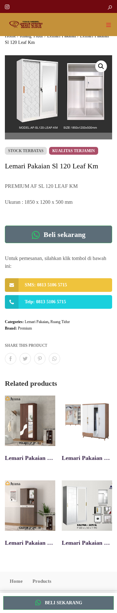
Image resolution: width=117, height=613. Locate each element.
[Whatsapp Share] (54, 358)
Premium (25, 328)
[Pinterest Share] (40, 358)
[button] (101, 66)
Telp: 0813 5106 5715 (45, 301)
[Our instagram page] (7, 6)
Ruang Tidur (60, 322)
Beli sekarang (63, 234)
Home (16, 581)
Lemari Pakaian (36, 322)
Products (41, 581)
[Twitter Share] (25, 358)
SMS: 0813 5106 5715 (46, 284)
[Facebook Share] (10, 358)
